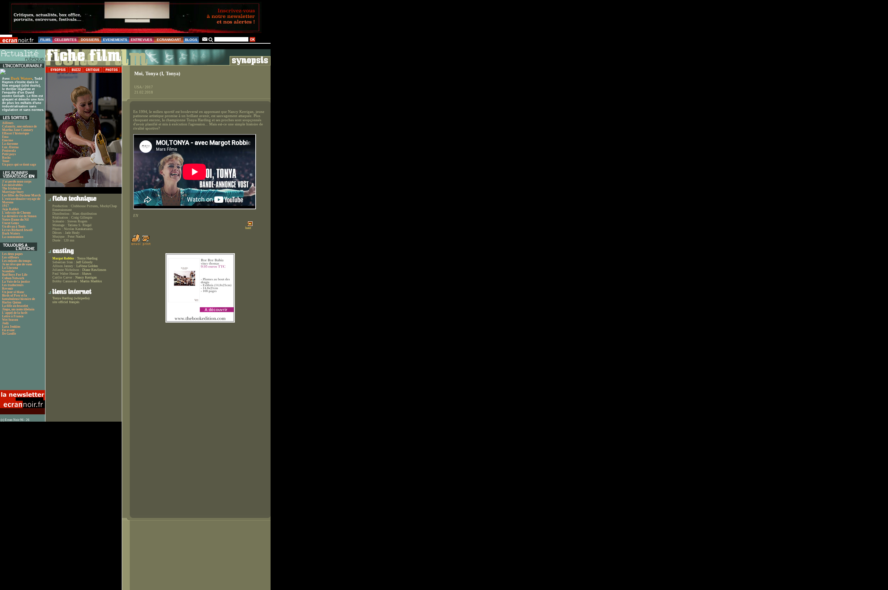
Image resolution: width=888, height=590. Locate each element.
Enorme (7, 140)
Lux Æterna (10, 147)
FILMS (45, 40)
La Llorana (10, 268)
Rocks (6, 157)
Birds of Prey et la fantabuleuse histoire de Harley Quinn (18, 299)
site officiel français (65, 302)
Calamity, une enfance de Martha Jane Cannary (19, 128)
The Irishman (11, 188)
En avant (8, 330)
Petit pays (9, 154)
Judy (5, 323)
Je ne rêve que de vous (17, 264)
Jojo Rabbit (10, 209)
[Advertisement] (21, 364)
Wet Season (10, 320)
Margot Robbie (63, 258)
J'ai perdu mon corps (17, 181)
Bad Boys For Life (14, 274)
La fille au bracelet (15, 306)
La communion (12, 237)
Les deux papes (12, 254)
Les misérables (12, 185)
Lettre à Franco (13, 316)
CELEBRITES (65, 40)
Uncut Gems (10, 223)
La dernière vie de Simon (19, 216)
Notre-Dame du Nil (15, 219)
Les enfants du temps (16, 261)
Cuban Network (13, 278)
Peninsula (9, 150)
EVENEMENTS (115, 40)
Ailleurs (8, 123)
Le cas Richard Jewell (17, 230)
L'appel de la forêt (14, 313)
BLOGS (191, 40)
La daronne (10, 144)
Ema (5, 137)
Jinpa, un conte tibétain (18, 309)
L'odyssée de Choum (16, 212)
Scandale (8, 271)
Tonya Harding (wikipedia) (70, 298)
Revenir (7, 288)
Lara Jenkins (11, 326)
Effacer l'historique (15, 133)
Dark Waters (21, 78)
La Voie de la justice (16, 281)
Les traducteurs (13, 285)
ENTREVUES (141, 40)
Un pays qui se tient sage (19, 164)
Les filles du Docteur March (21, 195)
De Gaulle (9, 333)
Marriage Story (13, 192)
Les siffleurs (10, 257)
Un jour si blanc (13, 292)
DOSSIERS (90, 40)
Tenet (5, 161)
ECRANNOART (169, 40)
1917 (5, 206)
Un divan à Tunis (14, 226)
